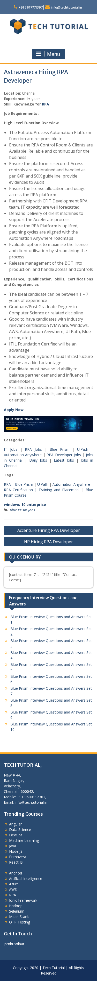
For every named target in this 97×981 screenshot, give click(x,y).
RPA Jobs (33, 449)
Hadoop (16, 905)
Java (12, 845)
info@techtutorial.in (66, 7)
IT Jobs (10, 449)
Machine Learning (24, 840)
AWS (13, 889)
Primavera (17, 856)
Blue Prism (60, 449)
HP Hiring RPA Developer (48, 542)
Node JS (16, 851)
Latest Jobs (64, 460)
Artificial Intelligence (25, 878)
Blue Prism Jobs (22, 509)
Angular (15, 824)
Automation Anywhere (23, 454)
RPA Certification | (21, 489)
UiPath (82, 449)
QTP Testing (19, 922)
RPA (45, 104)
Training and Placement (59, 489)
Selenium (16, 911)
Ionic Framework (23, 900)
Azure (14, 883)
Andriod (15, 873)
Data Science (20, 829)
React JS (16, 862)
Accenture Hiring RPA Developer (48, 530)
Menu (53, 54)
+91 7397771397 (30, 7)
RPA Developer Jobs (64, 454)
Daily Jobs (38, 460)
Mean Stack (19, 916)
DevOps (16, 834)
